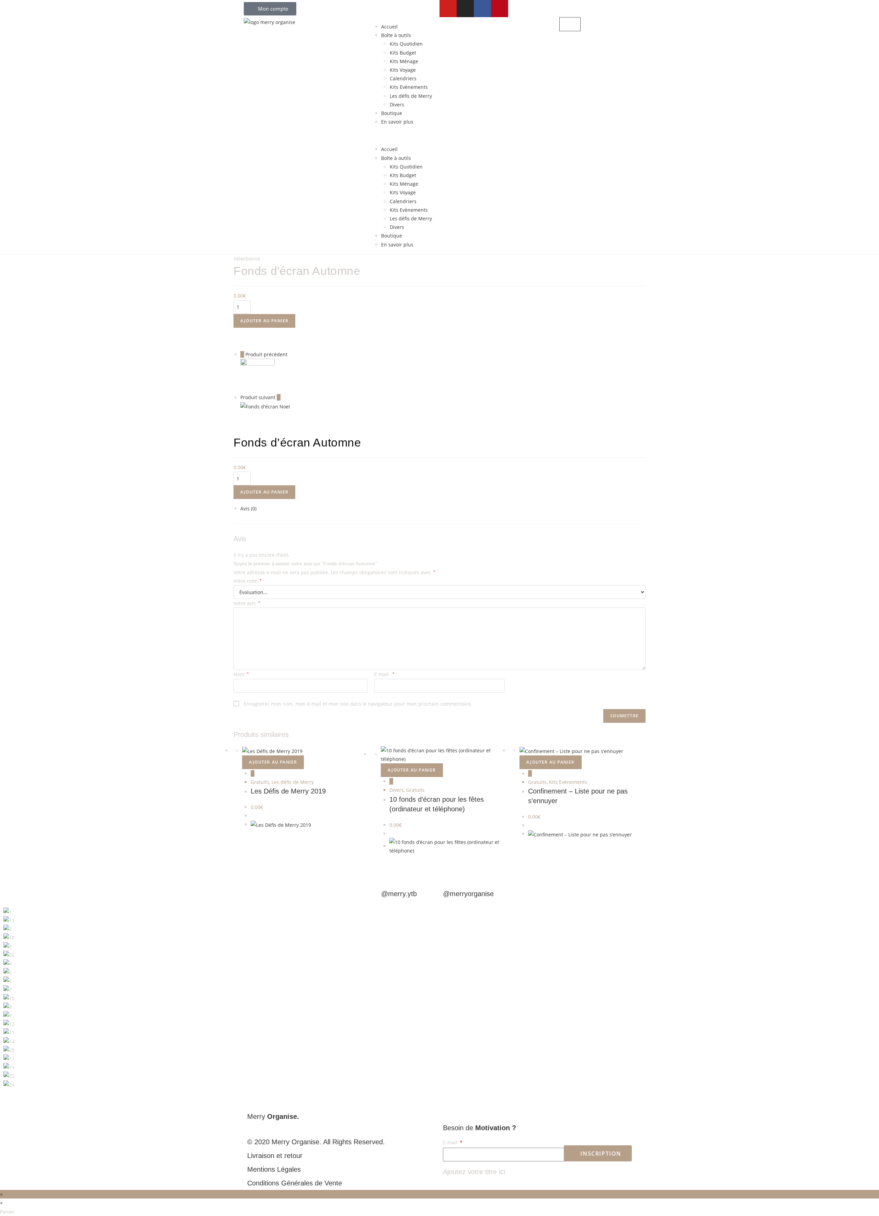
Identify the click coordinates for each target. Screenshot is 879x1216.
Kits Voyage (403, 70)
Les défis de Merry (411, 96)
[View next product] (279, 397)
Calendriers (403, 78)
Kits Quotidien (406, 43)
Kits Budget (403, 52)
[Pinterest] (499, 8)
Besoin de (479, 1128)
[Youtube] (448, 8)
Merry (273, 1116)
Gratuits (260, 782)
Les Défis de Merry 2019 (288, 791)
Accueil (389, 26)
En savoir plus (397, 121)
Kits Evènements (409, 87)
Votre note (247, 581)
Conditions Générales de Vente (294, 1183)
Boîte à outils (396, 35)
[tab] (443, 508)
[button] (439, 135)
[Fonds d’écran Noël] (265, 406)
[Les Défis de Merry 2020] (257, 375)
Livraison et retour (274, 1155)
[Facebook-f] (482, 8)
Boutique (391, 113)
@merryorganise (468, 893)
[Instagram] (465, 8)
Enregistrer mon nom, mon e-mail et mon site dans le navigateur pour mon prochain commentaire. (358, 703)
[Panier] (570, 24)
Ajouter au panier (264, 321)
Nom (241, 674)
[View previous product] (242, 354)
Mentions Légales (274, 1169)
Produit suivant (257, 397)
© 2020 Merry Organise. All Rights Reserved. (316, 1142)
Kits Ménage (404, 61)
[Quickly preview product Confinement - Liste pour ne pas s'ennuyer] (530, 773)
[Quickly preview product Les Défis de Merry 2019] (252, 773)
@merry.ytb (399, 893)
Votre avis (246, 603)
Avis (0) (248, 508)
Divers (397, 104)
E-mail (384, 674)
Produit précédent (266, 354)
